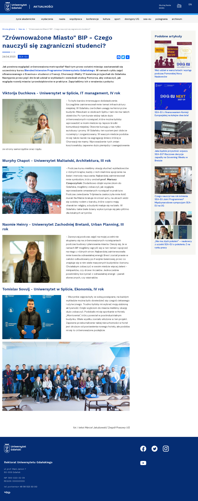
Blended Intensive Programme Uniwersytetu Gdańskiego (59, 70)
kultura (106, 19)
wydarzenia (47, 19)
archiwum (177, 19)
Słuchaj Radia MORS (165, 6)
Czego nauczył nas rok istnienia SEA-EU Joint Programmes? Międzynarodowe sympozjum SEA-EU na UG (173, 201)
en (190, 4)
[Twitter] (122, 57)
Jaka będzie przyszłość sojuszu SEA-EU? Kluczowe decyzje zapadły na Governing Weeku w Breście (171, 155)
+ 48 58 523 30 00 (27, 486)
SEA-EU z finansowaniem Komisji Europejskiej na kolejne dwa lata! (172, 114)
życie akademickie (25, 19)
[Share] (127, 57)
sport (117, 19)
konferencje (92, 19)
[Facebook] (118, 57)
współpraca (75, 19)
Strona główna (8, 29)
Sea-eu (22, 29)
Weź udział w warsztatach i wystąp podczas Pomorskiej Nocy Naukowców (173, 73)
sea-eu (147, 19)
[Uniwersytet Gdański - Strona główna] (16, 6)
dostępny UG (132, 19)
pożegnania (161, 19)
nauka (62, 19)
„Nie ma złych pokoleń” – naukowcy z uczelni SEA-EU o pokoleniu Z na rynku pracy (173, 244)
